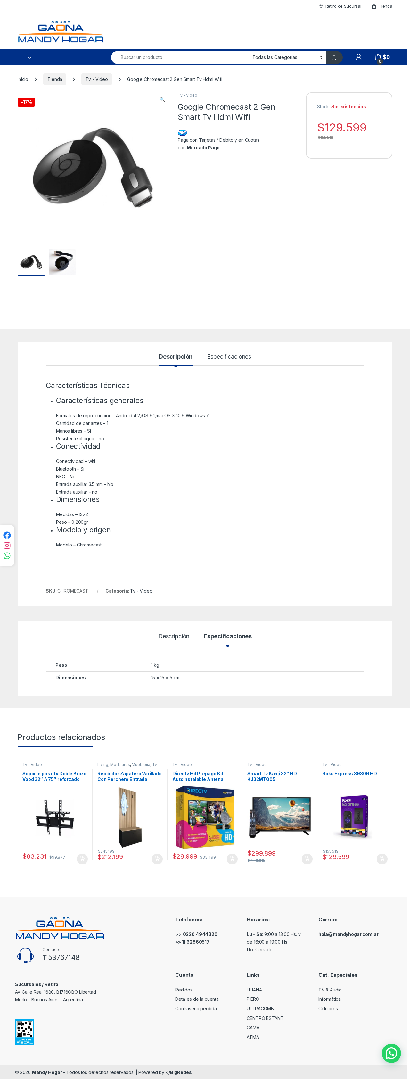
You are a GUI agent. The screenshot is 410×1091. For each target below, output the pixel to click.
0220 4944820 (200, 934)
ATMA (253, 1037)
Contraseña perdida (196, 1008)
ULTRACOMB (260, 1008)
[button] (162, 99)
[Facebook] (7, 535)
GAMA (253, 1027)
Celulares (328, 1008)
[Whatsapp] (7, 556)
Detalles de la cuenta (197, 999)
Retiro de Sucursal (343, 6)
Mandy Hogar (47, 1072)
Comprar (79, 859)
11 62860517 (195, 941)
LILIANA (254, 989)
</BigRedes (179, 1072)
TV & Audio (330, 989)
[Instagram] (7, 545)
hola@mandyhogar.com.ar (348, 934)
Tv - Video (97, 79)
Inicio (23, 79)
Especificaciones (229, 357)
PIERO (253, 999)
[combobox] (180, 57)
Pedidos (184, 989)
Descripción (176, 357)
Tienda (385, 6)
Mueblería (141, 764)
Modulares (120, 764)
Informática (329, 999)
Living (102, 764)
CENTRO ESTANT (265, 1018)
